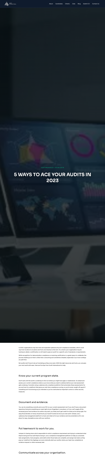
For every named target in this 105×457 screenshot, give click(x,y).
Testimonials (47, 167)
